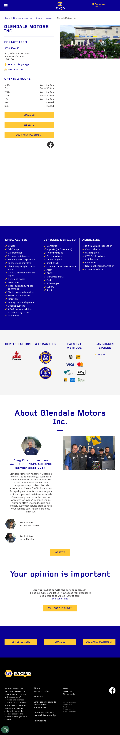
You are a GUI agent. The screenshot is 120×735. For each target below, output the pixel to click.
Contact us (67, 691)
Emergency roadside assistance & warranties (45, 705)
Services (38, 697)
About (65, 689)
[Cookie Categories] (5, 729)
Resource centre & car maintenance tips (45, 714)
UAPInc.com (67, 705)
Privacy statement (70, 711)
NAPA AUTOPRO (60, 6)
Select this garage (18, 64)
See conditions (60, 598)
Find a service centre (22, 18)
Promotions (40, 721)
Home (7, 18)
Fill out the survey (60, 608)
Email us (29, 115)
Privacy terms (68, 709)
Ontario (38, 18)
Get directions (16, 69)
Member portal (69, 694)
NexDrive (66, 707)
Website (29, 125)
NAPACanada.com (70, 703)
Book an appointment (29, 135)
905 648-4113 (12, 48)
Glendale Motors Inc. (66, 18)
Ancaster (49, 18)
